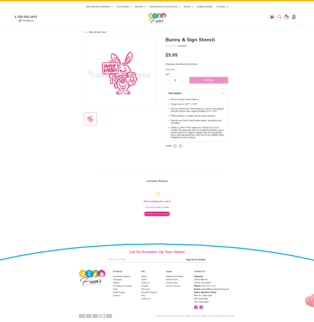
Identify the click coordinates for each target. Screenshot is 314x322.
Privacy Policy (172, 282)
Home (85, 32)
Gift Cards (145, 289)
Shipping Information (174, 276)
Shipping (169, 64)
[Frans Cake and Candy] (157, 18)
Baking (116, 282)
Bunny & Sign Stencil (98, 32)
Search (144, 279)
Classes (116, 295)
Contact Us (146, 298)
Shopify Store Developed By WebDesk (218, 316)
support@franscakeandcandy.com (215, 289)
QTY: (167, 74)
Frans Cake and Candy (173, 316)
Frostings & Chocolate (122, 286)
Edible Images (119, 292)
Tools (115, 289)
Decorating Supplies (121, 276)
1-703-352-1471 (26, 17)
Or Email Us (28, 20)
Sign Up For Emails (196, 259)
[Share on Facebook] (175, 147)
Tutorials (144, 286)
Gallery (144, 276)
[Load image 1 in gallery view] (90, 118)
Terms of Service (173, 286)
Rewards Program (149, 292)
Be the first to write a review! (157, 214)
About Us (145, 282)
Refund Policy (172, 279)
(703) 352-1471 (208, 286)
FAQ (143, 295)
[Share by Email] (180, 147)
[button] (277, 16)
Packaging (117, 279)
